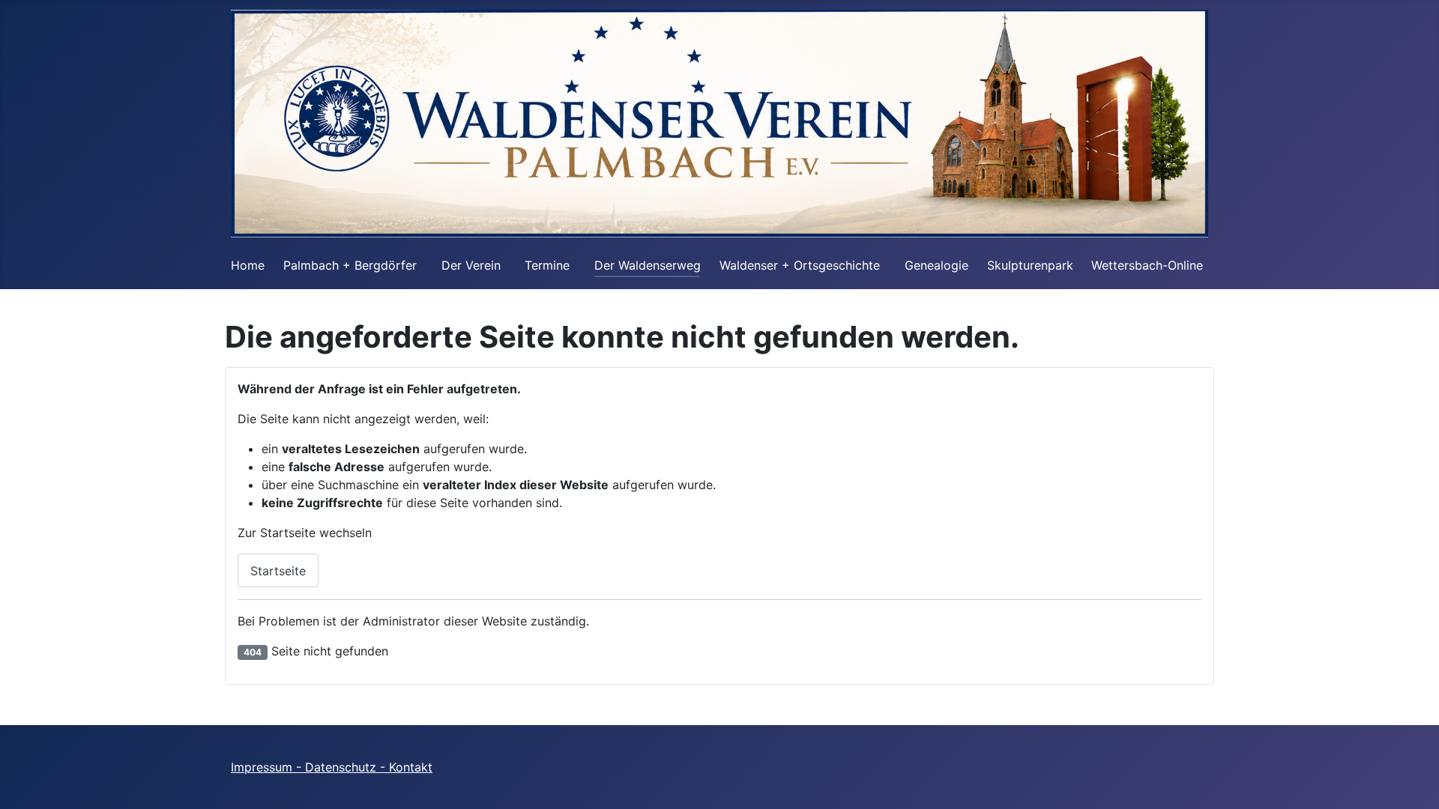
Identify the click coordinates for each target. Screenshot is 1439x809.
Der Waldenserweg (647, 265)
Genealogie (936, 265)
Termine (547, 265)
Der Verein (471, 265)
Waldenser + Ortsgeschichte (800, 265)
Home (248, 265)
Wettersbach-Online (1147, 265)
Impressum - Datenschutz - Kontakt (331, 767)
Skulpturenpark (1030, 265)
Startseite (278, 570)
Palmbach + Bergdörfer (350, 265)
